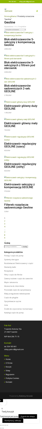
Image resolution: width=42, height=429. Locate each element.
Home (8, 359)
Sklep (8, 370)
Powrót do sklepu (28, 416)
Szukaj (25, 247)
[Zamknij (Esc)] (7, 425)
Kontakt (9, 382)
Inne (6, 305)
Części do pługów (11, 297)
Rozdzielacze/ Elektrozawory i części (18, 263)
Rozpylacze (8, 271)
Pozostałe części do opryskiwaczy (17, 290)
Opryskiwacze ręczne (12, 301)
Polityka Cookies (12, 378)
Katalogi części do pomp (14, 312)
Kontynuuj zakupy (13, 420)
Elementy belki (10, 267)
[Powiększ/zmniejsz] (1, 425)
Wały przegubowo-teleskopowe (17, 293)
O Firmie (9, 363)
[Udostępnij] (5, 425)
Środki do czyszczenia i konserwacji (18, 309)
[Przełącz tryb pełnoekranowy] (3, 425)
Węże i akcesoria (11, 282)
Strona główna (10, 16)
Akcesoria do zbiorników (14, 286)
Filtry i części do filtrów (13, 274)
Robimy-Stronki (26, 396)
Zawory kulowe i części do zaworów (18, 278)
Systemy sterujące (11, 259)
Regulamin (10, 374)
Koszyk (8, 367)
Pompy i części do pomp (13, 255)
